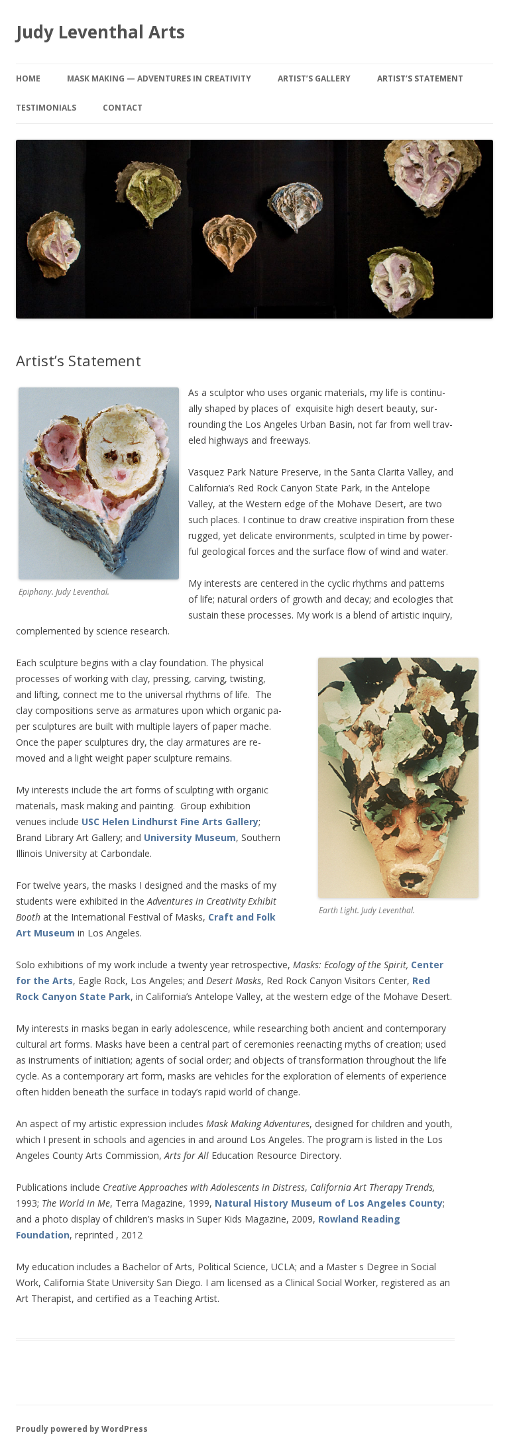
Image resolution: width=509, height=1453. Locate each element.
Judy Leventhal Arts (100, 32)
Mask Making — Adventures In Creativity (159, 78)
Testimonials (46, 107)
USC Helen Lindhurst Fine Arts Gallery (170, 821)
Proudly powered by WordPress (82, 1428)
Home (28, 78)
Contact (122, 107)
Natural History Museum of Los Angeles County (329, 1203)
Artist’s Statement (420, 78)
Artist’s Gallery (314, 78)
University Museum (190, 837)
